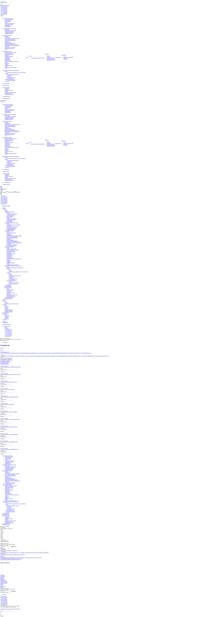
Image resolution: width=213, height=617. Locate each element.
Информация (2, 580)
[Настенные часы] (14, 84)
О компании (7, 315)
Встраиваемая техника (11, 232)
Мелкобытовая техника (11, 248)
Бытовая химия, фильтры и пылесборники (15, 267)
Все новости (2, 548)
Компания (2, 575)
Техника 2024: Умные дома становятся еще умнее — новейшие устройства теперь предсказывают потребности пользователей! (24, 552)
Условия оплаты (3, 581)
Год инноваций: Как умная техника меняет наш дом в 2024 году (12, 554)
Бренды (1, 587)
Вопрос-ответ (3, 586)
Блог (1, 585)
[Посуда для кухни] (14, 86)
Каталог (6, 210)
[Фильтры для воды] (14, 97)
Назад (6, 209)
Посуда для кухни (10, 289)
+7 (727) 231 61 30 (3, 6)
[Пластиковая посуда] (14, 95)
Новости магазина (5, 545)
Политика (2, 579)
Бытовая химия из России (14, 282)
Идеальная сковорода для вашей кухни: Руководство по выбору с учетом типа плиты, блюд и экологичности (21, 557)
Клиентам (7, 306)
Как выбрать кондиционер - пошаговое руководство (10, 559)
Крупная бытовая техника (12, 213)
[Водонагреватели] (14, 82)
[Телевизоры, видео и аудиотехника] (14, 27)
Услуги (6, 302)
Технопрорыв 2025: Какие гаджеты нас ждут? (9, 550)
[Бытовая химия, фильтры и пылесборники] (14, 69)
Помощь (2, 584)
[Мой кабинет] (1, 186)
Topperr (10, 274)
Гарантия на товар (3, 583)
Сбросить (6, 541)
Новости (2, 577)
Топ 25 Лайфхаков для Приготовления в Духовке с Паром (11, 558)
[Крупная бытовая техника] (14, 17)
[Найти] (0, 4)
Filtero (10, 270)
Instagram (5, 342)
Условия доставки (3, 582)
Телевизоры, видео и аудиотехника (13, 224)
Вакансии (2, 578)
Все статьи (2, 556)
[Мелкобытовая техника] (14, 50)
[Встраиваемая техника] (14, 34)
